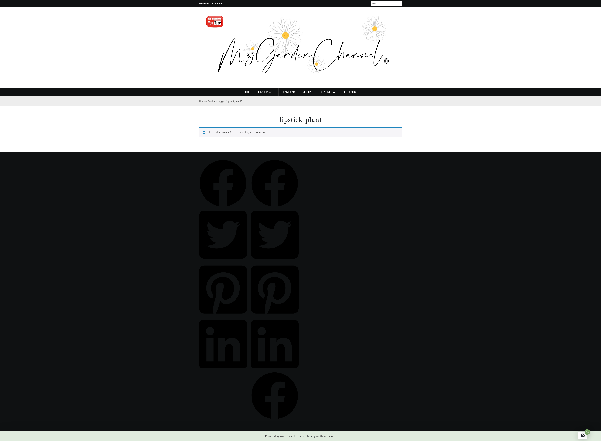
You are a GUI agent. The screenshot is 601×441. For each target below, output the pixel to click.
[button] (223, 183)
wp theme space (325, 436)
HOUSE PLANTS (266, 92)
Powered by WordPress (279, 436)
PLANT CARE (289, 92)
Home (202, 101)
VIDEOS (307, 92)
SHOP (247, 92)
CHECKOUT (350, 92)
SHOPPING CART (328, 92)
